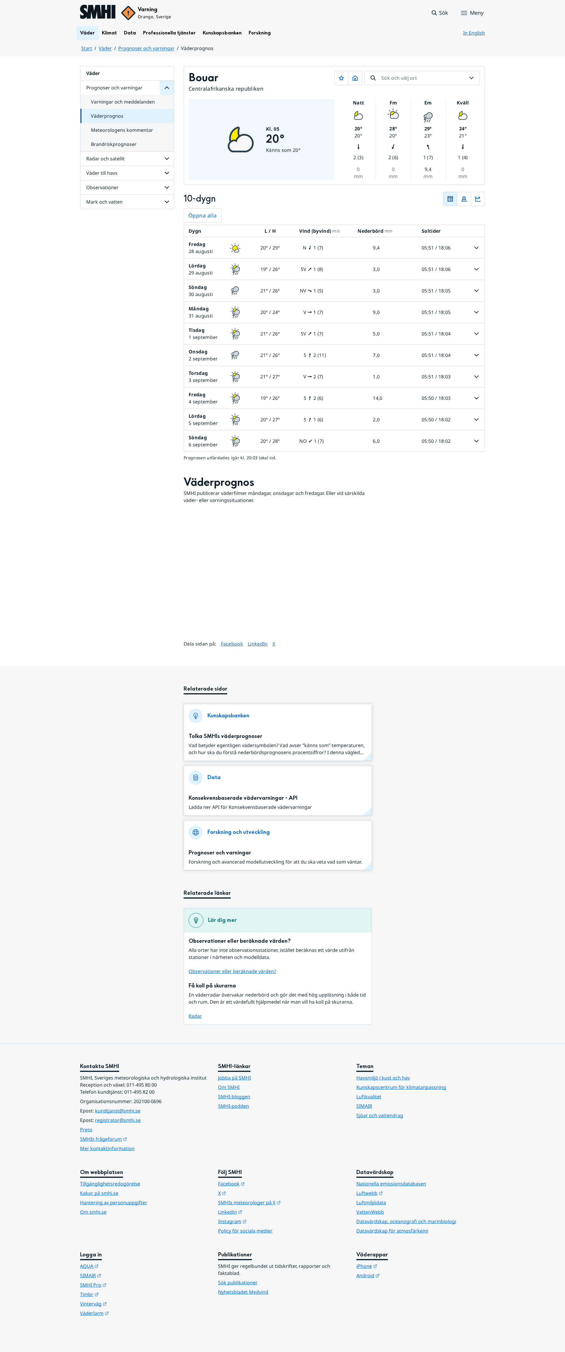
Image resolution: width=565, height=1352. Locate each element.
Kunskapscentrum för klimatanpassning (401, 1087)
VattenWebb (370, 1212)
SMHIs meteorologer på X (278, 1202)
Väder (87, 32)
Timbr (118, 1294)
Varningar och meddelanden (123, 102)
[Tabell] (450, 199)
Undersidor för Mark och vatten (167, 202)
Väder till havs (101, 173)
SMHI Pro (122, 1284)
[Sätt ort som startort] (355, 78)
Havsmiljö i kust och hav (383, 1078)
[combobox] (422, 78)
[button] (439, 13)
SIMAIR (364, 1106)
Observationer (102, 187)
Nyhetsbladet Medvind (243, 1292)
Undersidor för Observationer (167, 187)
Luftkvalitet (368, 1096)
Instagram (261, 1221)
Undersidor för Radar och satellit (167, 159)
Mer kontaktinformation (107, 1148)
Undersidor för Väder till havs (167, 173)
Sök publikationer (237, 1282)
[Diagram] (478, 199)
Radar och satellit (105, 158)
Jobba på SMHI (234, 1078)
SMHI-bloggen (234, 1096)
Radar (195, 1016)
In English (474, 33)
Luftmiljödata (371, 1202)
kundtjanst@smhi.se (117, 1110)
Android (396, 1275)
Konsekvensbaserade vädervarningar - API (243, 798)
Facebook (232, 643)
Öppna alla (202, 215)
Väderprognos (107, 116)
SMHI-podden (233, 1106)
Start (86, 48)
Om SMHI (229, 1087)
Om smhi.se (93, 1212)
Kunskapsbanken (222, 32)
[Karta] (464, 199)
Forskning (260, 32)
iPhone (395, 1266)
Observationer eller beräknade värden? (232, 971)
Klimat (109, 32)
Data (130, 32)
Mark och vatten (104, 202)
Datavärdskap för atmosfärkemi (392, 1231)
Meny (476, 12)
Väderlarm (123, 1313)
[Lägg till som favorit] (341, 78)
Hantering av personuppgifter (113, 1202)
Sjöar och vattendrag (379, 1115)
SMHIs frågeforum (132, 1138)
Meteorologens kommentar (122, 130)
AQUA (118, 1266)
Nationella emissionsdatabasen (391, 1183)
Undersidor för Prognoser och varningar (167, 88)
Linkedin (259, 1211)
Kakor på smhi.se (99, 1193)
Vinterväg (122, 1303)
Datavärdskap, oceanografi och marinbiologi (406, 1221)
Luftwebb (398, 1193)
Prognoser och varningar (146, 48)
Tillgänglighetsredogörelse (110, 1183)
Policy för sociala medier (245, 1231)
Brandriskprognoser (114, 144)
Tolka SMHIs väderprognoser (225, 736)
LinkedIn (258, 643)
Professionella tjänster (169, 32)
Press (86, 1129)
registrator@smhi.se (118, 1120)
